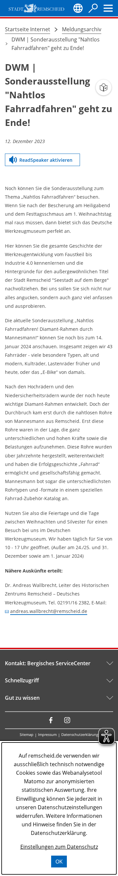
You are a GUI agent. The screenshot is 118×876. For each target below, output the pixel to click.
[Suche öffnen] (93, 8)
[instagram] (67, 720)
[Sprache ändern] (78, 8)
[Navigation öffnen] (108, 8)
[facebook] (51, 720)
